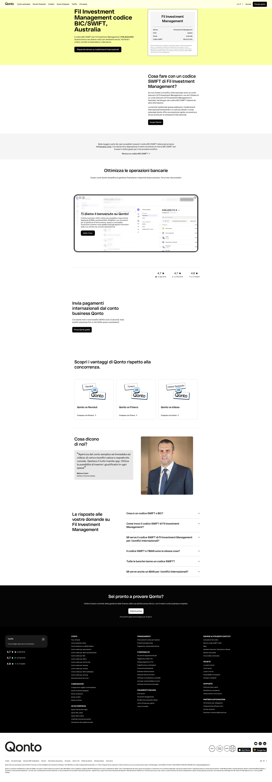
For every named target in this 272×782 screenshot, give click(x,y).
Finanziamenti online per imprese (148, 640)
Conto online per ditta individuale (82, 672)
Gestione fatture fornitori (146, 675)
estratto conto (105, 147)
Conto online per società (79, 668)
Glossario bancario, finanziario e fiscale (216, 649)
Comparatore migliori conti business (83, 687)
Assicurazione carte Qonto (212, 693)
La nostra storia (208, 665)
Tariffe (10, 639)
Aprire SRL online (77, 713)
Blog (204, 646)
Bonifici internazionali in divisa (147, 700)
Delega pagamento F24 (145, 662)
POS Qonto (141, 693)
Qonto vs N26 (76, 697)
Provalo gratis (259, 4)
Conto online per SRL (78, 656)
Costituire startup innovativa (81, 719)
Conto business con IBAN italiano (82, 646)
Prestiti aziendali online (145, 643)
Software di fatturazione (145, 671)
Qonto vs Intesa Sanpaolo (80, 690)
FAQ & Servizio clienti (210, 687)
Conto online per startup (79, 675)
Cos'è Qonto (207, 668)
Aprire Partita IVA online (79, 709)
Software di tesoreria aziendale (148, 684)
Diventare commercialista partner (215, 712)
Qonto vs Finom (76, 700)
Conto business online (78, 643)
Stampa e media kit (209, 678)
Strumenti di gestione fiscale (147, 655)
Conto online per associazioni (81, 649)
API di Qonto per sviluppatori (213, 703)
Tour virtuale (75, 640)
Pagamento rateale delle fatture (148, 646)
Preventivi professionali (145, 668)
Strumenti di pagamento (145, 697)
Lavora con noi (208, 671)
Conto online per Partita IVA (80, 662)
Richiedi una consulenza (211, 690)
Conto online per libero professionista (83, 652)
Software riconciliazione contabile (149, 678)
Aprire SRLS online (77, 716)
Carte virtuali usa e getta (145, 703)
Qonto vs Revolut (77, 694)
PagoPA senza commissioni (146, 665)
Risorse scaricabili (209, 652)
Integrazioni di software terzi (213, 706)
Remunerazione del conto (80, 678)
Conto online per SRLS (78, 659)
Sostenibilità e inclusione (211, 675)
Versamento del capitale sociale (82, 722)
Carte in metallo (142, 706)
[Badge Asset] (255, 743)
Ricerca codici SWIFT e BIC (212, 643)
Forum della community (211, 656)
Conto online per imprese (79, 665)
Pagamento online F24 (145, 659)
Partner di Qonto (209, 709)
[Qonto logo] (9, 3)
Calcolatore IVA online (210, 640)
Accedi (248, 4)
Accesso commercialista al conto (148, 681)
